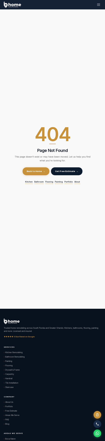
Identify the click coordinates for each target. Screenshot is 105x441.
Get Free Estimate (65, 171)
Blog (7, 424)
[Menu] (98, 4)
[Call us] (97, 424)
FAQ (7, 419)
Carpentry (9, 374)
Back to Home (34, 171)
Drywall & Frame (12, 370)
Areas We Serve (12, 415)
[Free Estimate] (97, 415)
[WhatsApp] (97, 433)
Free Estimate (11, 411)
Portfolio (68, 182)
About (77, 182)
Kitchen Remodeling (14, 352)
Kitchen (29, 182)
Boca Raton (10, 439)
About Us (9, 402)
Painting (59, 182)
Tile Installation (11, 383)
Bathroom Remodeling (15, 357)
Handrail (8, 378)
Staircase (9, 387)
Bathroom (39, 182)
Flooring (49, 182)
